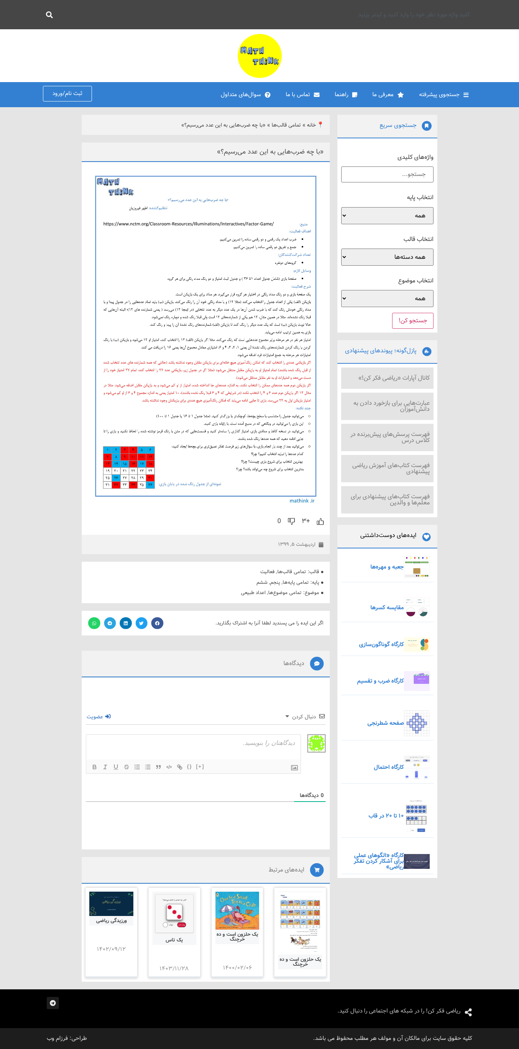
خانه (311, 125)
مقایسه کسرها (387, 607)
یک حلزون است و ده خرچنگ (300, 962)
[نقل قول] (158, 767)
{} (189, 766)
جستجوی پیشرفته (439, 94)
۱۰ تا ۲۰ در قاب (386, 816)
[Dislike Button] (291, 521)
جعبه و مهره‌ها (387, 567)
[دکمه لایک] (320, 521)
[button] (157, 623)
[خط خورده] (126, 767)
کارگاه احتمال (389, 767)
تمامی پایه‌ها (296, 582)
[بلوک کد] (169, 767)
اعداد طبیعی (253, 593)
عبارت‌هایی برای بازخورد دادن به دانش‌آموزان (391, 406)
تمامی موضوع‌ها (285, 593)
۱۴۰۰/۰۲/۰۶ (237, 968)
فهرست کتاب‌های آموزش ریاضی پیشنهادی (391, 468)
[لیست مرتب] (137, 767)
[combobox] (266, 14)
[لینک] (179, 767)
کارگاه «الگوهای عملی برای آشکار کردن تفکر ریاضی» (379, 861)
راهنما (341, 94)
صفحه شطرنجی (385, 723)
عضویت (95, 717)
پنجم (275, 582)
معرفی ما (383, 94)
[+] (200, 766)
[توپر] (94, 767)
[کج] (105, 767)
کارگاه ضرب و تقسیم (380, 681)
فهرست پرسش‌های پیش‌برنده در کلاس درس (390, 437)
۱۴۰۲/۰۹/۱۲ (111, 949)
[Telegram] (53, 1003)
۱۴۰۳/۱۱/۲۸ (174, 968)
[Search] (48, 14)
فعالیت (267, 572)
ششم (261, 582)
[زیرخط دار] (116, 767)
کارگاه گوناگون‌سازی (381, 644)
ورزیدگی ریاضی (111, 921)
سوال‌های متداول (241, 94)
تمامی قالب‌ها (286, 125)
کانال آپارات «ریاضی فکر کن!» (394, 378)
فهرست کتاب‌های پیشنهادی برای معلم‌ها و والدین (390, 499)
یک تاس (174, 940)
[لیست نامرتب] (147, 767)
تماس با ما (298, 94)
